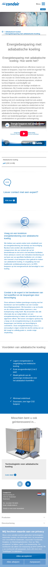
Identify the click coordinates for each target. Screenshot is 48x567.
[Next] (28, 484)
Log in (43, 9)
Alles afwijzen (13, 562)
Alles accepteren (24, 556)
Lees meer (9, 475)
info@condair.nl (12, 505)
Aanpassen (35, 562)
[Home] (2, 32)
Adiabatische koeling (10, 160)
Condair (10, 4)
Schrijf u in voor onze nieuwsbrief (13, 508)
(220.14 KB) (9, 163)
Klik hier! (8, 200)
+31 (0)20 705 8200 (11, 503)
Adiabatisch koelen (13, 32)
